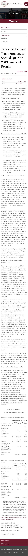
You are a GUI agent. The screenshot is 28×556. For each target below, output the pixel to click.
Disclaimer (15, 552)
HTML (20, 81)
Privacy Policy (7, 552)
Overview (3, 32)
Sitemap (22, 552)
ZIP (25, 83)
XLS (21, 83)
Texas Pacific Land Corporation (11, 549)
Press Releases (5, 35)
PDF (25, 81)
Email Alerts (4, 41)
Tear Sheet (6, 544)
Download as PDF (22, 71)
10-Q (3, 81)
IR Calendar (4, 38)
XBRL (3, 83)
